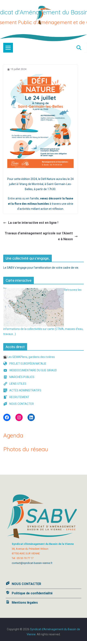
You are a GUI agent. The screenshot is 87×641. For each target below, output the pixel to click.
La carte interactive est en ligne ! (33, 223)
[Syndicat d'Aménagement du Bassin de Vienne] (43, 36)
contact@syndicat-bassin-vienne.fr (32, 563)
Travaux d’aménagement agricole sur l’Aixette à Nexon (39, 236)
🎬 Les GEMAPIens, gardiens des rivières (29, 357)
